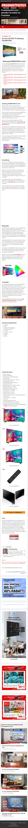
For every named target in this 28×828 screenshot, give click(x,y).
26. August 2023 (5, 771)
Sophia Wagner (10, 793)
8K (2, 742)
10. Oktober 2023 (5, 749)
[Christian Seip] (5, 549)
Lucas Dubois (11, 816)
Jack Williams (12, 771)
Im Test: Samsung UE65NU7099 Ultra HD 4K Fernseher (15, 572)
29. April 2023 (5, 816)
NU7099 (19, 562)
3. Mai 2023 (4, 793)
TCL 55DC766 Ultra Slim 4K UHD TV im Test (12, 567)
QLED (10, 742)
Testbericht (15, 563)
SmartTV (8, 563)
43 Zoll (5, 562)
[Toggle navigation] (2, 26)
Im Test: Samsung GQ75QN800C (10, 769)
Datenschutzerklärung (13, 825)
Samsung (6, 36)
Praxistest (24, 562)
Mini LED (6, 742)
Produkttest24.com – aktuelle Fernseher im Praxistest (10, 12)
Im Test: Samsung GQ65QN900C (10, 791)
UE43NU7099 (22, 563)
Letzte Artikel (8, 546)
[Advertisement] (14, 208)
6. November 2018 (5, 43)
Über (3, 546)
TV (18, 563)
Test (10, 36)
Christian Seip (13, 43)
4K (2, 36)
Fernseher (15, 562)
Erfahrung (11, 562)
